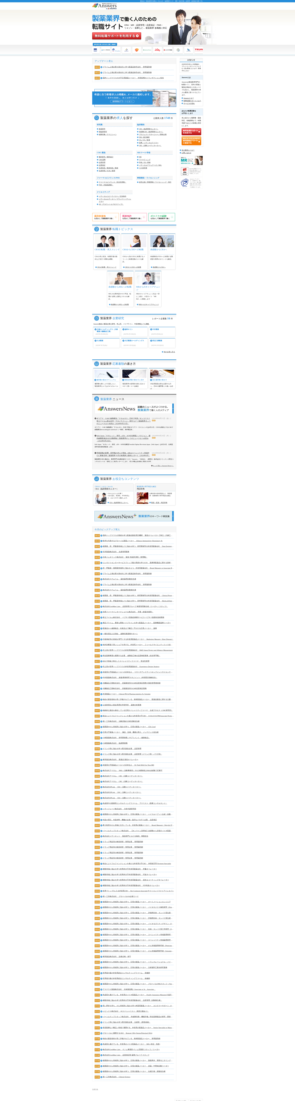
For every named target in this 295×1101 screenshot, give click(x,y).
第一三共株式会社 (121, 721)
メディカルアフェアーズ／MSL (150, 165)
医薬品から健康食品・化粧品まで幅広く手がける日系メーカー (130, 628)
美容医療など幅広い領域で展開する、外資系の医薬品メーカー (138, 1028)
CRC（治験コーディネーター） (150, 145)
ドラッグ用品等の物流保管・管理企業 (123, 842)
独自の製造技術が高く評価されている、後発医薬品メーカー (138, 699)
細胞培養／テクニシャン (108, 134)
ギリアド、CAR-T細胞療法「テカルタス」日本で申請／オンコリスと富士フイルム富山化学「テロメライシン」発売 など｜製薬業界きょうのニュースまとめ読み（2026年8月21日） (124, 421)
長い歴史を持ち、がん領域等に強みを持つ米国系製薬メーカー (138, 1006)
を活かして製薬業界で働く (104, 217)
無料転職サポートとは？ (192, 101)
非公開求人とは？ (188, 150)
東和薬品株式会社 (120, 759)
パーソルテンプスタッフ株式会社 (138, 831)
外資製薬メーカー (126, 694)
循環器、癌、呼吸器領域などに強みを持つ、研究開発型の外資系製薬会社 (138, 546)
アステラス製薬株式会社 (129, 989)
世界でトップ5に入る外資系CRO (138, 891)
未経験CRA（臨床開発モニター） (151, 132)
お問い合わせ (186, 153)
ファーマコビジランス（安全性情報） (112, 182)
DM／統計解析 (144, 137)
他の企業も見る (169, 352)
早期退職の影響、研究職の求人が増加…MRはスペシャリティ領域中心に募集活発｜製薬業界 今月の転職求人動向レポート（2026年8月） (123, 454)
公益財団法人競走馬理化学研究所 (122, 705)
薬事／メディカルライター (148, 143)
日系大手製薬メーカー (131, 732)
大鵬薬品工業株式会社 (131, 683)
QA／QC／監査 (144, 140)
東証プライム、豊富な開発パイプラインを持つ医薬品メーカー (137, 623)
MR (140, 157)
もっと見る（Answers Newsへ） (163, 466)
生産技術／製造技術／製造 (108, 168)
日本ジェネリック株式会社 (125, 557)
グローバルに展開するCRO (127, 1033)
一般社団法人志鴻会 (120, 634)
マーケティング (144, 160)
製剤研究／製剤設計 (106, 157)
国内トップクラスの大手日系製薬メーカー (133, 78)
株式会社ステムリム (119, 579)
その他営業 (143, 168)
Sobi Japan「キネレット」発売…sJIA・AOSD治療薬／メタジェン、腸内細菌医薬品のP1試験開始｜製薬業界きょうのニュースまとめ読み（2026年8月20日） (123, 438)
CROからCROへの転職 (133, 267)
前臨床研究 (103, 132)
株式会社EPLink (122, 787)
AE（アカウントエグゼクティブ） (111, 204)
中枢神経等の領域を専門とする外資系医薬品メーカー (138, 639)
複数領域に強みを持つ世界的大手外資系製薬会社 (130, 869)
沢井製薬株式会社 (116, 552)
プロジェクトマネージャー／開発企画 (153, 134)
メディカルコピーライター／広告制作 (112, 196)
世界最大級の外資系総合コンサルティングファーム (126, 973)
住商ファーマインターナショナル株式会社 (128, 612)
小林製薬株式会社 (126, 738)
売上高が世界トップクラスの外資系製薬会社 (138, 650)
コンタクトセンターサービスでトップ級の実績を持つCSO (138, 563)
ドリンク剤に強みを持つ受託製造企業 (122, 749)
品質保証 (102, 165)
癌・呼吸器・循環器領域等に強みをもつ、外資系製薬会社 (138, 568)
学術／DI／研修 (144, 162)
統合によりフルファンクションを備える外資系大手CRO (138, 716)
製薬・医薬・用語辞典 (159, 503)
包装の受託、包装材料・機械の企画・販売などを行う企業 (130, 820)
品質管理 (102, 162)
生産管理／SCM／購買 (107, 171)
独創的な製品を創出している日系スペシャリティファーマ (138, 710)
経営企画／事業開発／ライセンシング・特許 (155, 182)
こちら (186, 70)
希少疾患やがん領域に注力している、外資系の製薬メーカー (138, 825)
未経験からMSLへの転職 (120, 304)
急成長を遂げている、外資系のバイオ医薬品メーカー (138, 995)
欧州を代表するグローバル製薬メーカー (132, 541)
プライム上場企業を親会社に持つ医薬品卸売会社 (127, 67)
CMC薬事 (102, 160)
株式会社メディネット (125, 836)
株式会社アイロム (132, 770)
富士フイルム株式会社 (133, 617)
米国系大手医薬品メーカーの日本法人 (138, 672)
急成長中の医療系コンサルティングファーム (135, 803)
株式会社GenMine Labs (135, 606)
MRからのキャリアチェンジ (149, 304)
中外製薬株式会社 (130, 677)
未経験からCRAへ (159, 267)
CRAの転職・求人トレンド (107, 267)
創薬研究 (102, 129)
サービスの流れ (189, 103)
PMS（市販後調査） (106, 185)
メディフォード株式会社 (119, 809)
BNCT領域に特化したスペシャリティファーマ (126, 661)
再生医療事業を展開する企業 (131, 656)
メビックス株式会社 (126, 1011)
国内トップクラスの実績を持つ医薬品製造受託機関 (138, 535)
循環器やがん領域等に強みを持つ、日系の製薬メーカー (129, 727)
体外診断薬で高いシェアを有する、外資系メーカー (138, 645)
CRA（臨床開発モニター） (148, 129)
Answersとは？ (188, 98)
